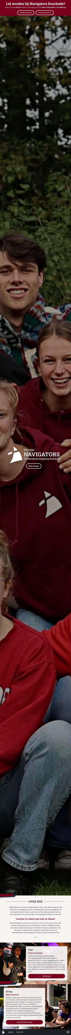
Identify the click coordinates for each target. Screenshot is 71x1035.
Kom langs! (34, 466)
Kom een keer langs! (24, 1022)
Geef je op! (46, 976)
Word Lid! (19, 1032)
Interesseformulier (44, 12)
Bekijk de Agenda (26, 12)
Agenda (10, 1032)
